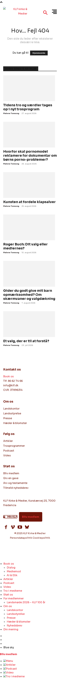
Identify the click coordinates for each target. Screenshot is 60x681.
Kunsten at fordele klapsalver (29, 202)
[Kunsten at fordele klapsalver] (30, 185)
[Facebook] (6, 527)
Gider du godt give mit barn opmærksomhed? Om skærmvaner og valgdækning (29, 295)
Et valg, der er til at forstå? (26, 341)
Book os (8, 376)
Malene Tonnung (11, 113)
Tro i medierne (15, 676)
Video (10, 672)
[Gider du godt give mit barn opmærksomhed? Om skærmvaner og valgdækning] (30, 274)
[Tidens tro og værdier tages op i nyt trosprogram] (30, 88)
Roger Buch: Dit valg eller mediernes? (25, 246)
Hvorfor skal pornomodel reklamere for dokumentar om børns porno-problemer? (30, 155)
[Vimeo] (13, 527)
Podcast (11, 668)
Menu (9, 661)
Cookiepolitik (41, 537)
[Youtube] (20, 527)
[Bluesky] (27, 527)
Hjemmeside (38, 53)
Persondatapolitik (21, 537)
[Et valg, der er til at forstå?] (30, 324)
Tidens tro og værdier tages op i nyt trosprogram (27, 107)
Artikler (11, 665)
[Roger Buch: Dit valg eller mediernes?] (30, 227)
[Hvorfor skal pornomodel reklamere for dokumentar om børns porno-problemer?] (30, 135)
